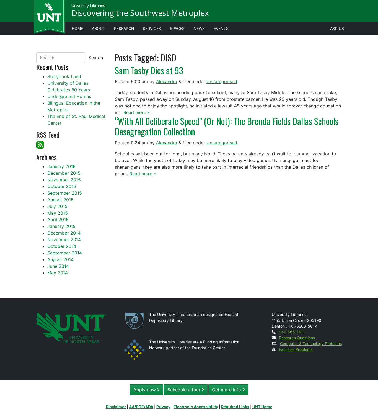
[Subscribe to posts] (40, 144)
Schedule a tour (184, 389)
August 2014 (60, 259)
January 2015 (61, 226)
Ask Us (337, 28)
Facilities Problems (295, 349)
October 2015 (61, 186)
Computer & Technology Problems (311, 343)
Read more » (136, 112)
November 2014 (64, 239)
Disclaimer (116, 406)
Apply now (145, 389)
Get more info (227, 389)
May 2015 (57, 213)
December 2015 (64, 173)
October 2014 (61, 246)
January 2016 (61, 166)
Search (96, 57)
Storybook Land (64, 76)
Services (152, 28)
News (199, 28)
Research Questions (297, 337)
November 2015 (64, 179)
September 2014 (64, 253)
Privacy (163, 406)
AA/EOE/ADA (141, 406)
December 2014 (64, 233)
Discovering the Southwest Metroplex (140, 12)
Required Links (235, 406)
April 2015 (58, 219)
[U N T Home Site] (71, 327)
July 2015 (57, 206)
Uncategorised (221, 81)
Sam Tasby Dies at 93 (149, 70)
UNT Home (262, 406)
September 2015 (64, 193)
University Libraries (88, 5)
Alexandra (166, 81)
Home (77, 28)
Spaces (177, 28)
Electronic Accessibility (196, 406)
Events (221, 28)
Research (124, 28)
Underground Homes (69, 96)
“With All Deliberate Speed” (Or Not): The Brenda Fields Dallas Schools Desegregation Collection (226, 126)
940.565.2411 (292, 332)
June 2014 (58, 266)
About (98, 28)
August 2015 (60, 199)
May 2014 (57, 273)
